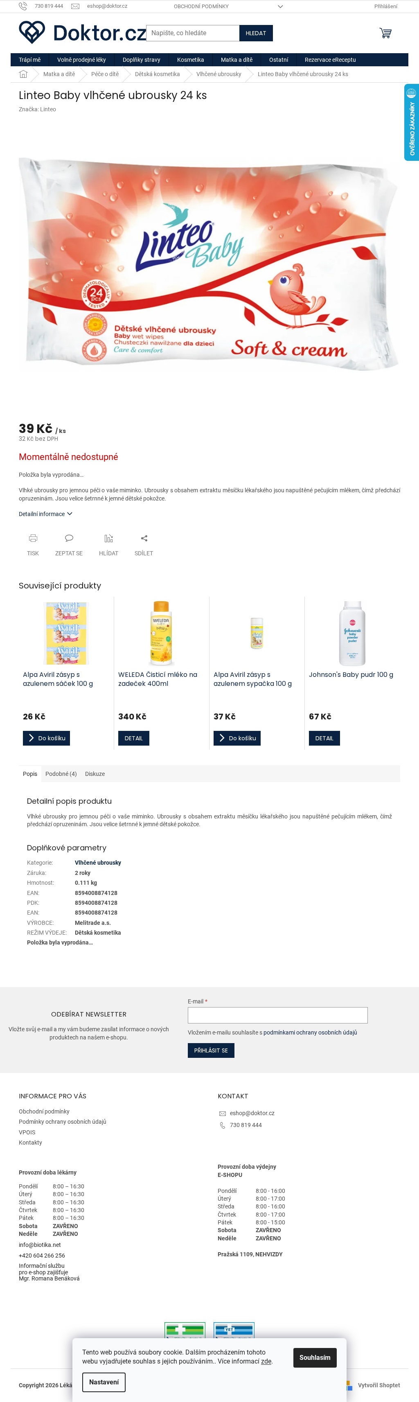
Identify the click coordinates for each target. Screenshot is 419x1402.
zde (266, 1361)
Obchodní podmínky (201, 6)
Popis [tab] (30, 774)
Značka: (37, 109)
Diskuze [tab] (95, 774)
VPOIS (27, 1132)
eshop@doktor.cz (252, 1113)
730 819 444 (246, 1125)
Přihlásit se (211, 1050)
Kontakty (30, 1142)
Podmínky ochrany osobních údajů (62, 1121)
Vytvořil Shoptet (379, 1385)
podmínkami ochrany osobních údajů (310, 1032)
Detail (134, 738)
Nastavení (104, 1382)
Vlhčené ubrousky (98, 862)
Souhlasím (315, 1357)
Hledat (256, 33)
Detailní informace (42, 514)
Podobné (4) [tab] (61, 774)
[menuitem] (30, 59)
